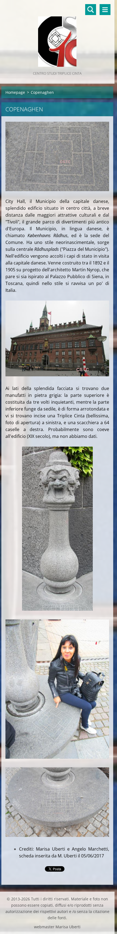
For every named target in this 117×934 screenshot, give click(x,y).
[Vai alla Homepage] (57, 35)
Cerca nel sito (90, 9)
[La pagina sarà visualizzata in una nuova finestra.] (57, 156)
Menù (105, 9)
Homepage (15, 92)
